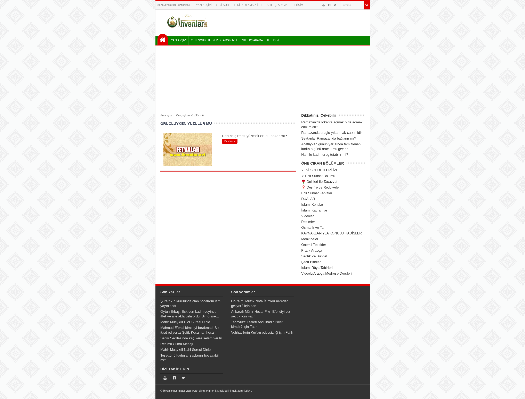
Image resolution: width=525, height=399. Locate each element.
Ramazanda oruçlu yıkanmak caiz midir (331, 133)
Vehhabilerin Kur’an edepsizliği (254, 332)
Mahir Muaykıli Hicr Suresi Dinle (185, 322)
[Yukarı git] (517, 392)
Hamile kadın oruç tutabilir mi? (324, 155)
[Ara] (367, 5)
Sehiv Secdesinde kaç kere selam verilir (191, 338)
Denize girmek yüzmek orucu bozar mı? (254, 136)
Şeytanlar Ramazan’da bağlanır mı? (328, 138)
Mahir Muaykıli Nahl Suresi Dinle (185, 350)
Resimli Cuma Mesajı (176, 344)
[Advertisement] (262, 79)
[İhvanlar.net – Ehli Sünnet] (188, 29)
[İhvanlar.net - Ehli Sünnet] (163, 39)
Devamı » (229, 141)
